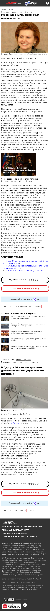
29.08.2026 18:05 (7, 360)
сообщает (14, 423)
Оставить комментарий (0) (25, 289)
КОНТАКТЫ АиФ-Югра (12, 527)
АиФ (23, 410)
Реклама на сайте (33, 527)
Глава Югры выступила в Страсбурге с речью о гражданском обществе (28, 317)
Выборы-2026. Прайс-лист (14, 533)
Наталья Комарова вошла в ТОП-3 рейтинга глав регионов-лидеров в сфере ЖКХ (29, 347)
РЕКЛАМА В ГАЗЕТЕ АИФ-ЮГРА (15, 530)
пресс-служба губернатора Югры (32, 54)
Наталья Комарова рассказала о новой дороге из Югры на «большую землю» (28, 325)
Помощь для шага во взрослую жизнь (24, 271)
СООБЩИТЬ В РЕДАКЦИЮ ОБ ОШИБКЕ (19, 536)
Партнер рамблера (21, 599)
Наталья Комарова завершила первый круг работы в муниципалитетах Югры (27, 332)
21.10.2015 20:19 (7, 9)
